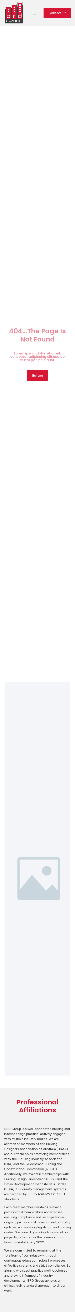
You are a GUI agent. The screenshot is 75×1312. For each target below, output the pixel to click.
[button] (34, 13)
